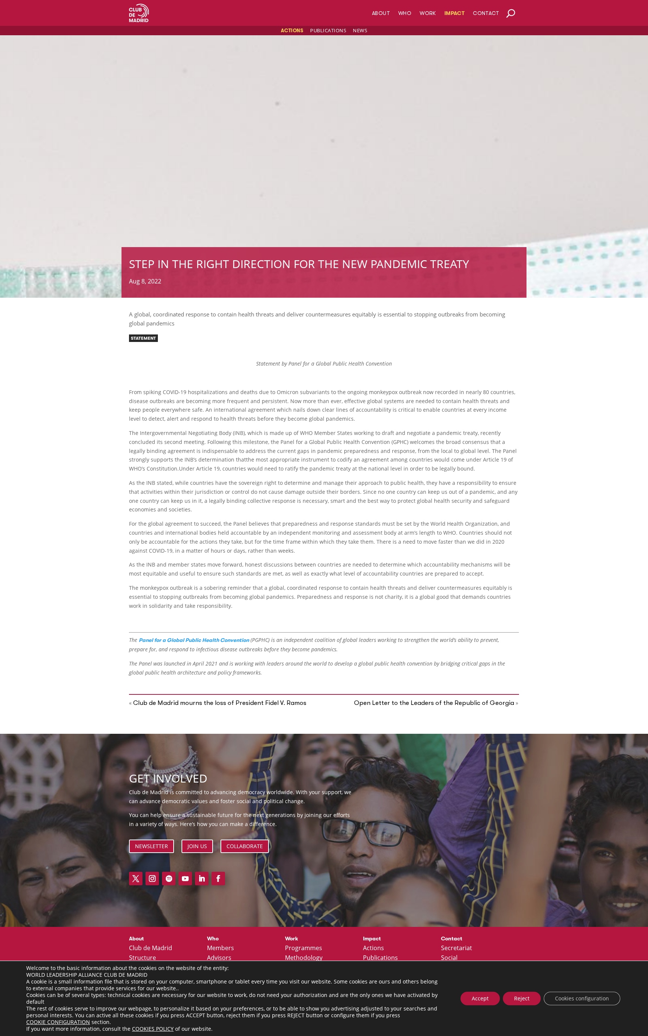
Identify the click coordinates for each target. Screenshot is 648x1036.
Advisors (219, 958)
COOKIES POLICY (153, 1028)
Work (428, 13)
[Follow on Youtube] (185, 878)
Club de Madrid (150, 948)
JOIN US (197, 846)
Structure (142, 958)
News (360, 30)
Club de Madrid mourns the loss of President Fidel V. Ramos (219, 702)
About (381, 13)
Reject (522, 998)
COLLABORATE (244, 846)
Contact (486, 13)
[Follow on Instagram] (152, 878)
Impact (454, 13)
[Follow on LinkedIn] (201, 878)
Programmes (303, 948)
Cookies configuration (582, 998)
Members (220, 948)
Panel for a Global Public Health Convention (194, 640)
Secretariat (456, 948)
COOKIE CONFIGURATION (58, 1022)
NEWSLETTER (151, 846)
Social (449, 958)
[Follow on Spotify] (169, 878)
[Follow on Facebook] (218, 878)
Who (404, 13)
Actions (292, 30)
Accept (480, 998)
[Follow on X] (135, 878)
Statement (143, 338)
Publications (328, 30)
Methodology (303, 958)
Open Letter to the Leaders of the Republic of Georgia (434, 702)
